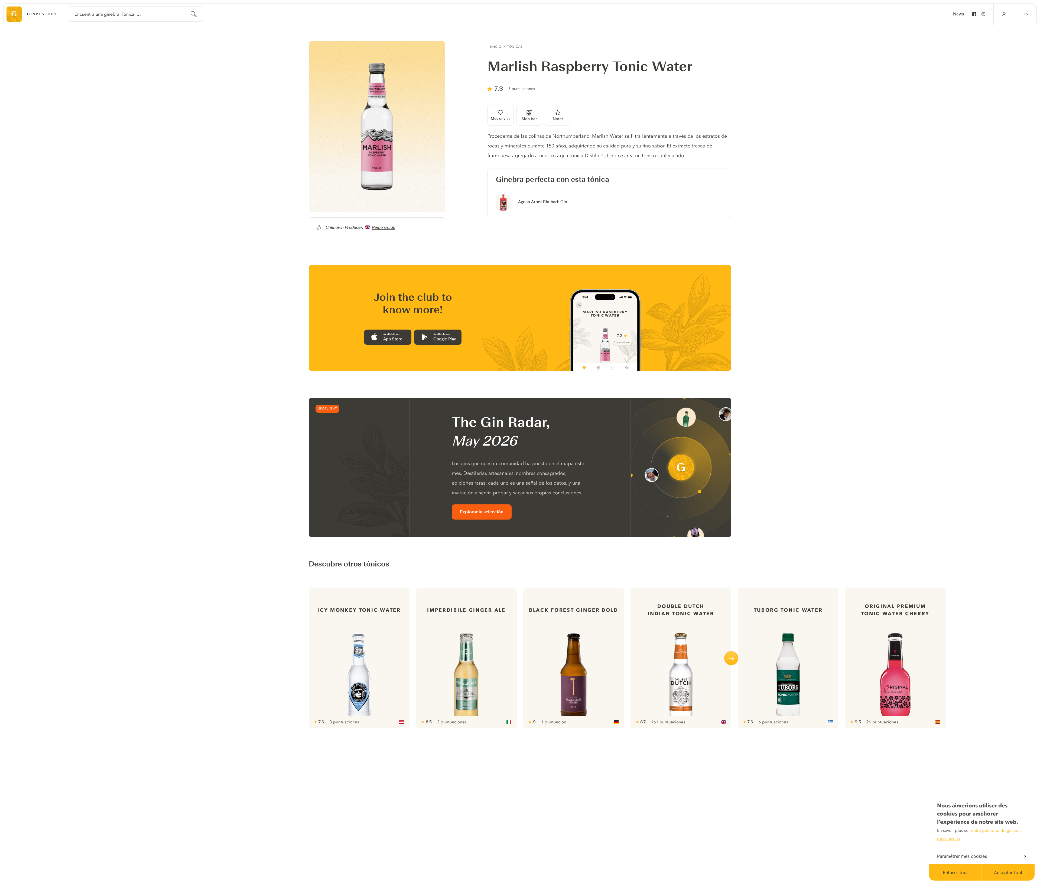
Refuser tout (955, 872)
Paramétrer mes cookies (962, 856)
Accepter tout (1008, 872)
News (958, 14)
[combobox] (135, 14)
